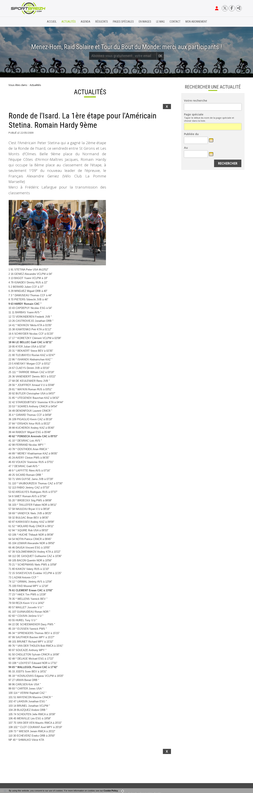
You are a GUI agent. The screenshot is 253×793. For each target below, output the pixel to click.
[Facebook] (231, 8)
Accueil (52, 21)
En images (145, 21)
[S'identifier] (216, 8)
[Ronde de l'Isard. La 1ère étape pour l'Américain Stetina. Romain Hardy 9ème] (57, 233)
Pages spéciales (123, 21)
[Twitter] (224, 8)
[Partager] (238, 8)
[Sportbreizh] (20, 22)
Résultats (101, 21)
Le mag (160, 21)
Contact (175, 21)
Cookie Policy (111, 790)
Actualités (68, 21)
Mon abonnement (196, 21)
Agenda (85, 21)
